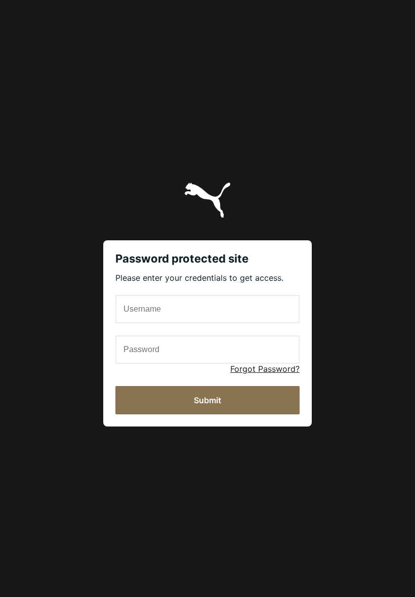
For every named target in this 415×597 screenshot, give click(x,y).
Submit (207, 400)
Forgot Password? (265, 369)
